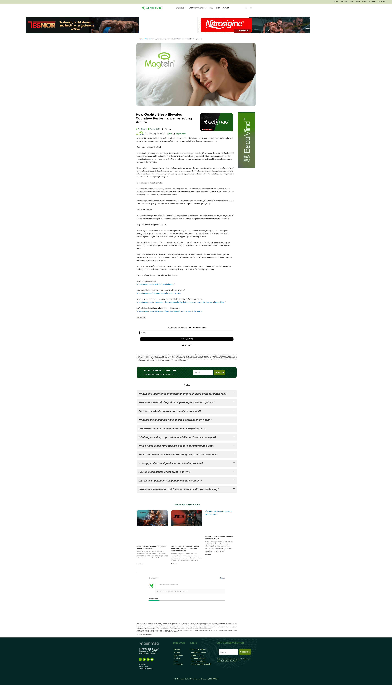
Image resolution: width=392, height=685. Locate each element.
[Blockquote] (175, 591)
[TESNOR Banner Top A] (82, 25)
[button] (216, 122)
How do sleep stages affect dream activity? (164, 471)
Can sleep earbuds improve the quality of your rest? (169, 411)
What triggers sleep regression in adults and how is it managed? (177, 437)
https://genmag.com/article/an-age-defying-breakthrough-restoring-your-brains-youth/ (169, 311)
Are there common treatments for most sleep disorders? (172, 428)
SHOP (218, 8)
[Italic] (160, 591)
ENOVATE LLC (213, 679)
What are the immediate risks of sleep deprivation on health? (175, 419)
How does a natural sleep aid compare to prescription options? (176, 402)
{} (183, 591)
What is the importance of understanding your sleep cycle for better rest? (182, 393)
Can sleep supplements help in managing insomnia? (170, 480)
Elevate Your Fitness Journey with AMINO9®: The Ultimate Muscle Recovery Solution (185, 548)
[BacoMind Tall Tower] (246, 140)
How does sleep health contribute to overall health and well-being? (178, 489)
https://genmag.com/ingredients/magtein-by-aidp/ (156, 284)
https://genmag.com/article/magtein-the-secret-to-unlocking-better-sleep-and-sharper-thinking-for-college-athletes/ (181, 302)
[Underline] (163, 591)
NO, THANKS (187, 345)
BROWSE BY (180, 8)
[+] (186, 591)
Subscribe (219, 372)
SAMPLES (226, 8)
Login (223, 578)
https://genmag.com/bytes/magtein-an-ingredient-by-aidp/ (159, 293)
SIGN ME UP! (186, 339)
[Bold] (157, 591)
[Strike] (166, 591)
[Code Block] (177, 591)
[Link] (180, 591)
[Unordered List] (172, 591)
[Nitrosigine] (254, 25)
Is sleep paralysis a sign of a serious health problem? (170, 463)
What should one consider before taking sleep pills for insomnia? (177, 454)
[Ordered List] (169, 591)
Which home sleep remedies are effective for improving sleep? (176, 445)
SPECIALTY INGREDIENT (196, 8)
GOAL (211, 8)
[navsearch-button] (245, 8)
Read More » (140, 564)
